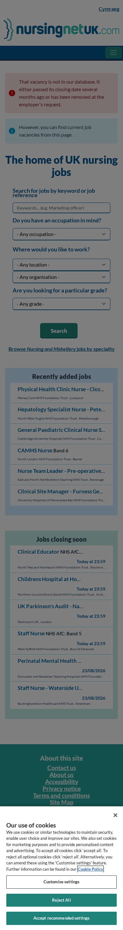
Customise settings (61, 881)
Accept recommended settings (61, 918)
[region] (61, 868)
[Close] (115, 815)
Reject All (61, 900)
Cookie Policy (90, 869)
